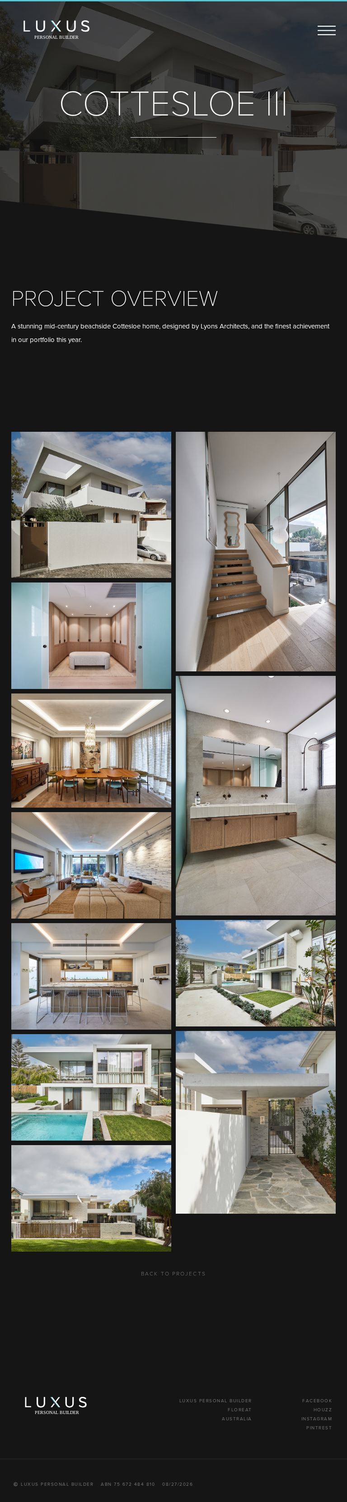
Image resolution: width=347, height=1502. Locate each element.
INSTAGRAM (317, 1418)
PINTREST (319, 1427)
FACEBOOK (317, 1400)
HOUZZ (323, 1409)
